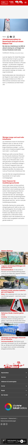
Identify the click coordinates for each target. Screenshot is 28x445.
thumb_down (19, 441)
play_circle (22, 441)
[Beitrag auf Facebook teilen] (11, 37)
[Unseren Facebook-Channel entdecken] (4, 424)
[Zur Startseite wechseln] (4, 3)
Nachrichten (5, 372)
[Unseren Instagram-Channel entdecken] (6, 424)
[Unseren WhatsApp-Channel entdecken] (1, 424)
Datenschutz (12, 418)
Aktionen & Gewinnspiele (8, 381)
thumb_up (25, 441)
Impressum (4, 418)
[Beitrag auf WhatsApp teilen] (8, 37)
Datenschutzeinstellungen (8, 421)
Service (3, 377)
